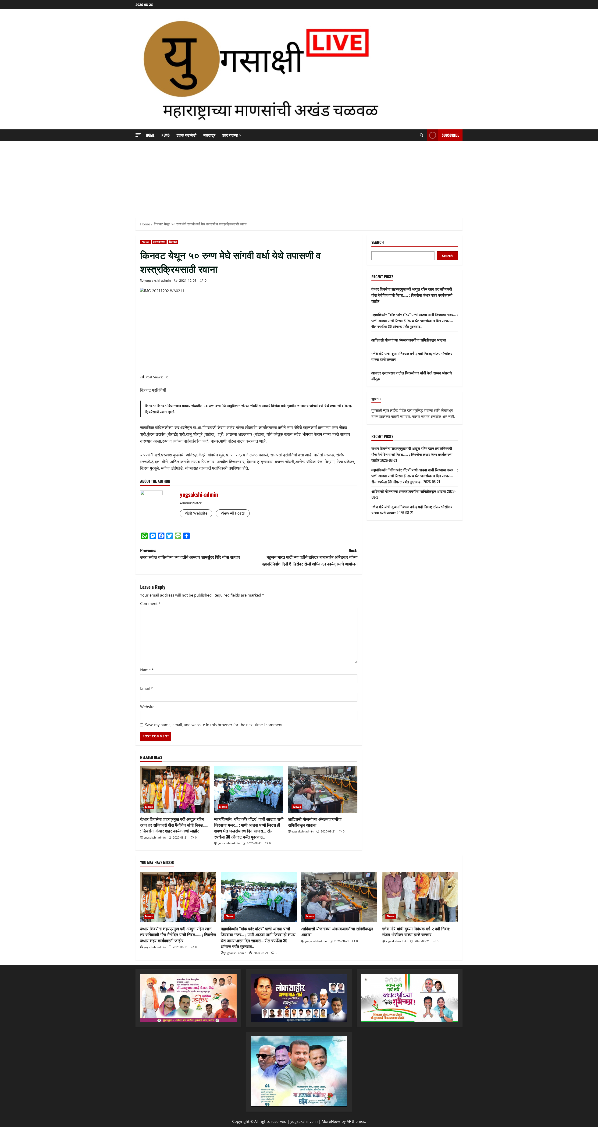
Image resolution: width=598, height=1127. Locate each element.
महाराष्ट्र (209, 135)
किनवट (173, 242)
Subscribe (450, 135)
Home (150, 135)
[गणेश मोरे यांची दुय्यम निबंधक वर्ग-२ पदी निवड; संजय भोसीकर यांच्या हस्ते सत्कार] (420, 897)
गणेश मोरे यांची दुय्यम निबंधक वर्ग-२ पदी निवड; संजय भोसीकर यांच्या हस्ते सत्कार (416, 931)
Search (377, 242)
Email (146, 688)
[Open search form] (421, 135)
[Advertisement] (299, 178)
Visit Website (196, 513)
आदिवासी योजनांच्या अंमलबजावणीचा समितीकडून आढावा (315, 822)
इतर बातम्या (230, 135)
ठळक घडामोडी (186, 135)
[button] (138, 135)
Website (147, 706)
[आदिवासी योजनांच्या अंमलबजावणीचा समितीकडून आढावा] (322, 789)
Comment (150, 603)
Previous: (190, 553)
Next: (309, 557)
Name (147, 669)
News (165, 135)
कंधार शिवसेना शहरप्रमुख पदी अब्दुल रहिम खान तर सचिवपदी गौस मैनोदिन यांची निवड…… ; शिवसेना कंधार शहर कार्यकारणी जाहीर (174, 825)
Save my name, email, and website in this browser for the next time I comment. (214, 724)
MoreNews (331, 1121)
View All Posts (233, 513)
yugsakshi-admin (157, 280)
